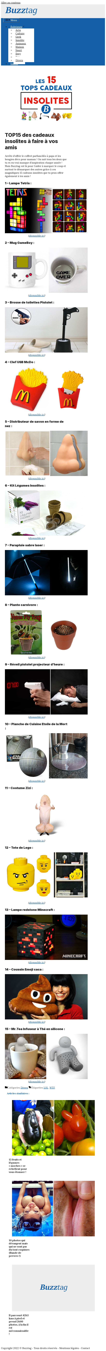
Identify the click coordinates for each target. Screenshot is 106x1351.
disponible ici (36, 235)
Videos (14, 63)
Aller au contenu (10, 2)
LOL (46, 1087)
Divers (19, 60)
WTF (52, 1087)
